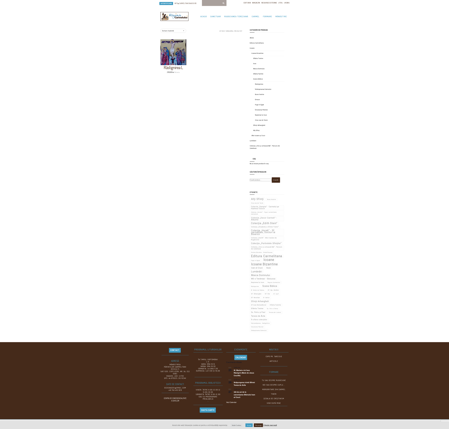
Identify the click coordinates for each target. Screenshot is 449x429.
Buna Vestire (259, 94)
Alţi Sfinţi (256, 130)
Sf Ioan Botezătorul (258, 305)
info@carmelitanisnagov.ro (185, 3)
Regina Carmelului (274, 282)
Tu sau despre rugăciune (274, 380)
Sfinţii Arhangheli (259, 125)
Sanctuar (215, 16)
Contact (174, 350)
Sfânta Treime (258, 58)
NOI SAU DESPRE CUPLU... (274, 385)
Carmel (255, 16)
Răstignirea (259, 84)
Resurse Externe (269, 3)
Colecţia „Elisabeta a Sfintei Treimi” (265, 227)
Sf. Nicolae (255, 297)
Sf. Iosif (276, 294)
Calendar (241, 357)
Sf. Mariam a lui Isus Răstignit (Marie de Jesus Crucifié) (244, 373)
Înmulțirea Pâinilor (261, 110)
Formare (267, 16)
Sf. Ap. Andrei (273, 290)
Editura (247, 3)
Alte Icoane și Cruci (258, 135)
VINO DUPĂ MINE (274, 403)
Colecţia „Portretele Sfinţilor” (266, 243)
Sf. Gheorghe (256, 294)
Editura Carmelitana (257, 43)
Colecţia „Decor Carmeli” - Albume (264, 219)
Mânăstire (281, 16)
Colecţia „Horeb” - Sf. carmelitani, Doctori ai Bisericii (263, 232)
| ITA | (280, 3)
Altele (252, 38)
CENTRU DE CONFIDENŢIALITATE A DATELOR (175, 399)
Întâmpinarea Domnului (263, 89)
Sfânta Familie (258, 74)
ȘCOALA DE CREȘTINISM (274, 398)
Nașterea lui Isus (261, 115)
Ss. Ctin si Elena (272, 308)
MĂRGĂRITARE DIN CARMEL (274, 389)
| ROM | (287, 3)
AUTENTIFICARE (166, 3)
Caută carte (208, 410)
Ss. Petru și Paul (258, 312)
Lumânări (253, 141)
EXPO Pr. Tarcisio (274, 356)
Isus (254, 63)
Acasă (203, 16)
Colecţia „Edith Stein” (264, 223)
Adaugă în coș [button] (174, 59)
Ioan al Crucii (257, 268)
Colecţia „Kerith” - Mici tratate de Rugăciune (264, 239)
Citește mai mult (270, 425)
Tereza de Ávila (258, 316)
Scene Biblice (258, 79)
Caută (275, 180)
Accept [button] (249, 425)
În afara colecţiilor (259, 320)
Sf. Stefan (266, 297)
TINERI (274, 394)
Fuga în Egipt (259, 105)
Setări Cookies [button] (236, 425)
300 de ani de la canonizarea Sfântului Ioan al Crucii (244, 394)
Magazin (256, 3)
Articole (274, 361)
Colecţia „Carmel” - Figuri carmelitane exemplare (264, 213)
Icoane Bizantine (257, 53)
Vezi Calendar (231, 402)
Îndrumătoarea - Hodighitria (260, 323)
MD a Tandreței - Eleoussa (263, 279)
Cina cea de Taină (261, 120)
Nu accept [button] (258, 425)
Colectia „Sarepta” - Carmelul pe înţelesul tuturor (265, 208)
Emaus (257, 99)
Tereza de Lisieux (275, 312)
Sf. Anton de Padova (257, 290)
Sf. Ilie (267, 294)
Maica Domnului (259, 69)
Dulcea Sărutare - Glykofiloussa (261, 252)
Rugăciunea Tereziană (236, 16)
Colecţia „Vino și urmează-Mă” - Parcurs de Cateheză (265, 147)
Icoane (252, 48)
